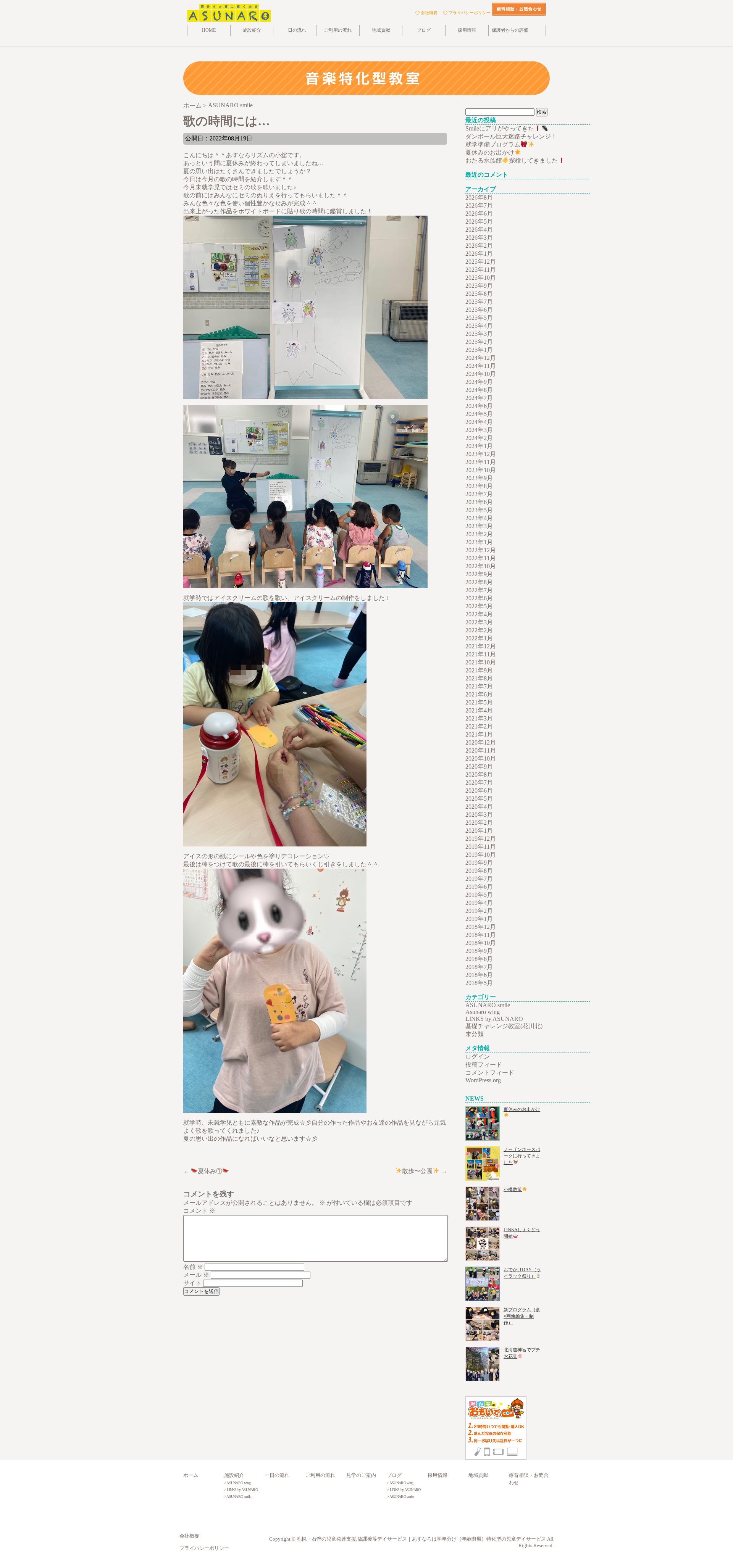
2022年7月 (479, 590)
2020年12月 (480, 742)
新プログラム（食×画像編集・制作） (522, 1316)
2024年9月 (479, 382)
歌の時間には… (226, 121)
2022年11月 (480, 558)
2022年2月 (479, 630)
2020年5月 (479, 798)
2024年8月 (479, 390)
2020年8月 (479, 774)
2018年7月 (479, 967)
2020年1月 (479, 830)
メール (196, 1275)
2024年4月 (479, 422)
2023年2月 (479, 534)
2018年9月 (479, 951)
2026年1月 (479, 253)
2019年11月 (480, 846)
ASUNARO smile (487, 1005)
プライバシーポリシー (204, 1548)
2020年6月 (479, 790)
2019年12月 (480, 838)
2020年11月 (480, 750)
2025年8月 (479, 293)
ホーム (190, 1475)
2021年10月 (480, 662)
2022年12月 (480, 550)
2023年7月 (479, 494)
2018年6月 (479, 975)
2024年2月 (479, 438)
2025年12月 (480, 261)
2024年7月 (479, 398)
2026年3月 (479, 237)
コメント (199, 1210)
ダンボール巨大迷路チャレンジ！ (511, 136)
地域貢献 (381, 30)
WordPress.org (483, 1080)
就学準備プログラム (492, 144)
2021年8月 (479, 678)
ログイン (477, 1056)
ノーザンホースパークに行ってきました (522, 1156)
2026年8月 (479, 197)
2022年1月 (479, 638)
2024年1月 (479, 446)
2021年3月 (479, 718)
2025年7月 (479, 301)
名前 (193, 1267)
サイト (192, 1283)
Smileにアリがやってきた (499, 128)
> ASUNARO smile (237, 1496)
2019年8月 (479, 870)
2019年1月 (479, 919)
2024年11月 (480, 366)
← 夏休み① (202, 1171)
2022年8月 (479, 582)
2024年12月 (480, 358)
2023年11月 (480, 462)
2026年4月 (479, 229)
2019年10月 (480, 854)
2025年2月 (479, 342)
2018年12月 (480, 927)
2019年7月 (479, 878)
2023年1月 (479, 542)
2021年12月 (480, 646)
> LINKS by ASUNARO (241, 1490)
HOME (209, 30)
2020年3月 (479, 814)
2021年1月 (479, 734)
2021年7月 (479, 686)
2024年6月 (479, 406)
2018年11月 (480, 935)
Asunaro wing (482, 1012)
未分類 (474, 1034)
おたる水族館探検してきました (511, 160)
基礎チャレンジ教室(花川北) (503, 1026)
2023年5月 (479, 510)
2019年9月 (479, 862)
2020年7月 (479, 782)
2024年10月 (480, 374)
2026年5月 (479, 221)
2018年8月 (479, 959)
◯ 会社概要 (426, 12)
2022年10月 (480, 566)
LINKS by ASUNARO (494, 1019)
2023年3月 (479, 526)
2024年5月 (479, 414)
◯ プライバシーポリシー (467, 12)
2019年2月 (479, 911)
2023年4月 (479, 518)
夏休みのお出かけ (489, 152)
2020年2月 (479, 822)
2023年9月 (479, 478)
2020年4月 (479, 806)
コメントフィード (489, 1072)
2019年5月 (479, 894)
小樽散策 (513, 1189)
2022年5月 (479, 606)
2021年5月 (479, 702)
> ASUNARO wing (237, 1483)
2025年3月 (479, 333)
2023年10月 (480, 470)
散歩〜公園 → (424, 1171)
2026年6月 (479, 213)
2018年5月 (479, 983)
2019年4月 (479, 902)
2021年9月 (479, 670)
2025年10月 (480, 277)
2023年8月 (479, 486)
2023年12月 (480, 454)
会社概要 (189, 1536)
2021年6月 (479, 694)
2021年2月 (479, 726)
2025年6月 (479, 309)
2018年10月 (480, 943)
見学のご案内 (361, 1475)
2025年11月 (480, 269)
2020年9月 (479, 766)
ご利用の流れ (338, 30)
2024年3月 (479, 430)
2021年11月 (480, 654)
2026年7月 (479, 205)
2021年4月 (479, 710)
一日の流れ (294, 30)
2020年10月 (480, 758)
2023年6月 (479, 502)
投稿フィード (483, 1064)
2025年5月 (479, 317)
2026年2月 (479, 245)
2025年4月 (479, 325)
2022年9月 (479, 574)
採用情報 (467, 30)
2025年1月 (479, 350)
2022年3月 (479, 622)
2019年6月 (479, 886)
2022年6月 (479, 598)
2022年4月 (479, 614)
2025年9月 (479, 285)
